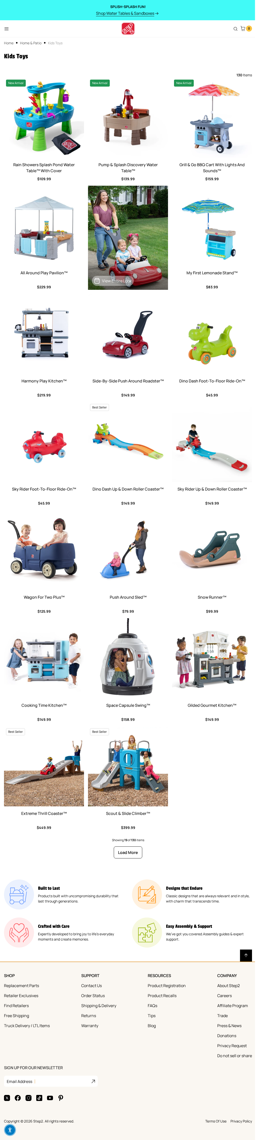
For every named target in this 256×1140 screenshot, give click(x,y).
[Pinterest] (61, 1098)
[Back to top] (246, 956)
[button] (10, 1130)
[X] (7, 1098)
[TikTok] (39, 1098)
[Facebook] (18, 1098)
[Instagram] (29, 1098)
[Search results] (235, 29)
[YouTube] (50, 1098)
